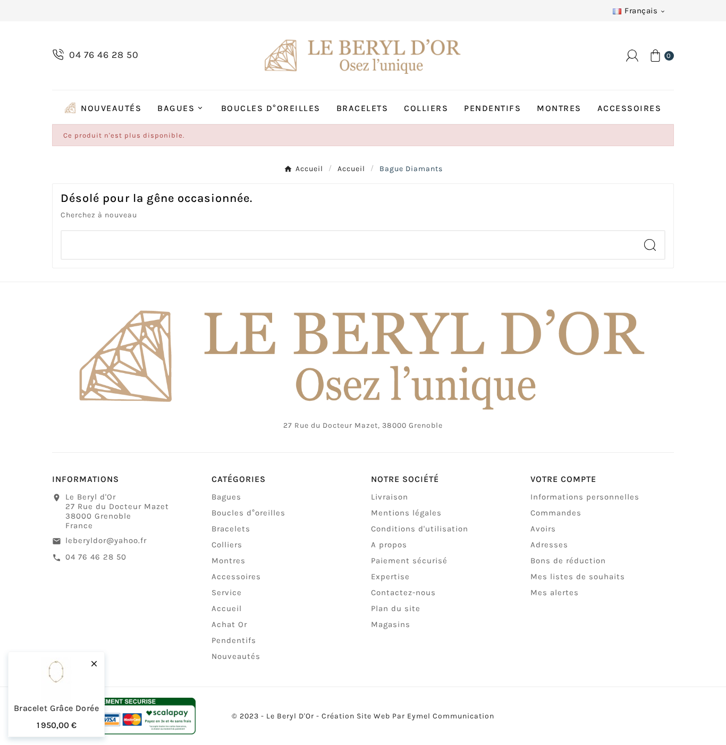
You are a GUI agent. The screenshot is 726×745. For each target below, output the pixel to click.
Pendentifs (234, 640)
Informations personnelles (584, 497)
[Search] (650, 245)
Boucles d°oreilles (248, 513)
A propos (389, 544)
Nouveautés (236, 656)
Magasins (390, 624)
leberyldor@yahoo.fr (106, 540)
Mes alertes (554, 592)
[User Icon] (632, 55)
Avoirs (543, 529)
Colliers (227, 544)
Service (227, 592)
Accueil (227, 608)
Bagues (226, 497)
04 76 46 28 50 (95, 557)
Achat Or (229, 624)
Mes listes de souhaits (577, 576)
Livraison (389, 497)
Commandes (555, 513)
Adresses (549, 544)
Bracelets (231, 529)
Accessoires (236, 576)
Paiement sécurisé (409, 560)
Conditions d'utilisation (419, 529)
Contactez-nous (403, 592)
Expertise (390, 576)
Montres (229, 560)
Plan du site (395, 608)
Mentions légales (406, 513)
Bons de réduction (568, 560)
